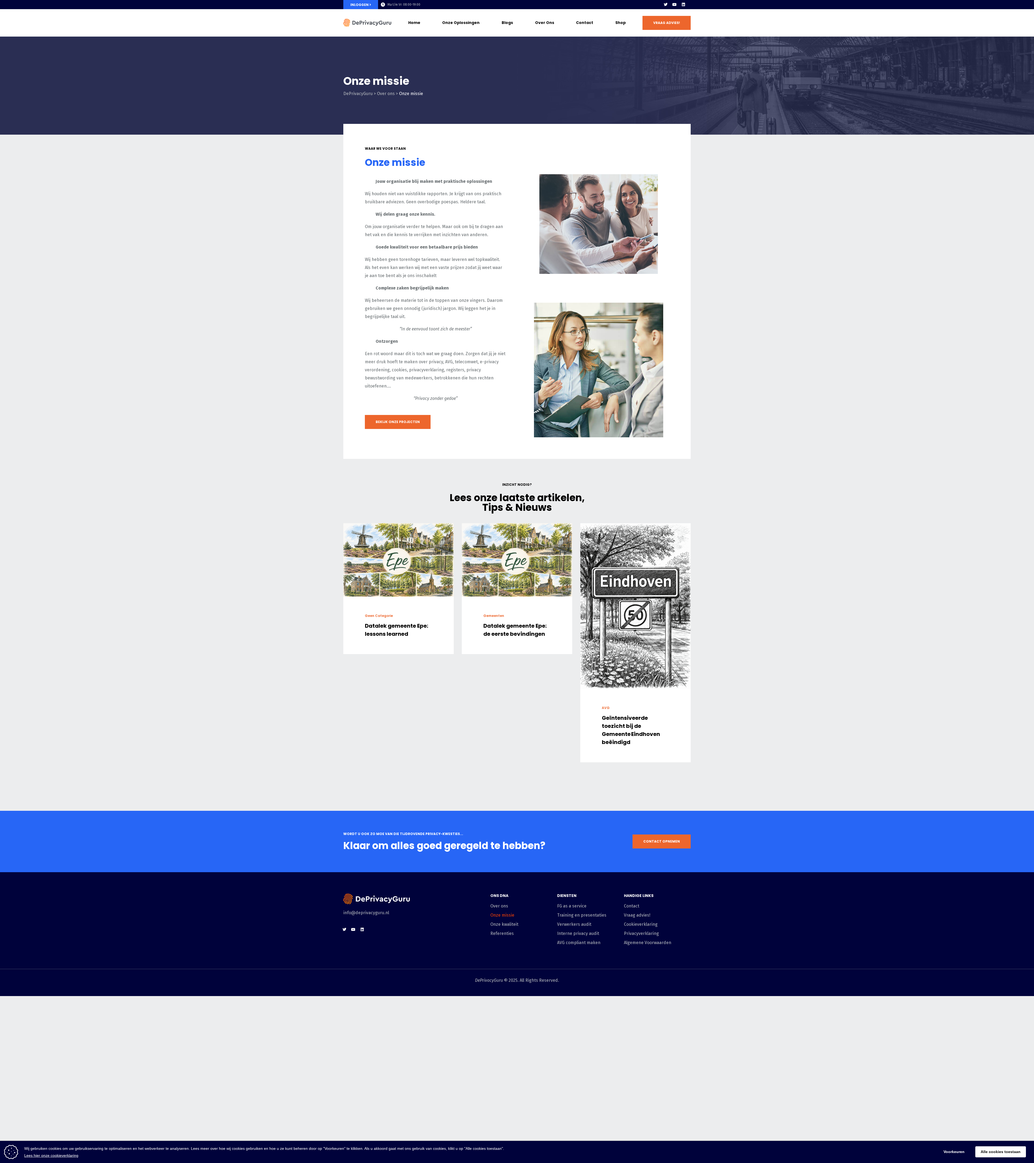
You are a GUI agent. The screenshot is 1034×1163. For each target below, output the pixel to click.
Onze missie (502, 915)
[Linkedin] (683, 4)
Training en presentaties (581, 915)
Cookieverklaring (641, 924)
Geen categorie (379, 615)
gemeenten (493, 615)
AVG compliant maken (578, 942)
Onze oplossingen (461, 22)
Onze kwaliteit (504, 924)
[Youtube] (674, 4)
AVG (606, 708)
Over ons (544, 22)
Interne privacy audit (578, 933)
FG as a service (571, 906)
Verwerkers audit (574, 924)
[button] (666, 23)
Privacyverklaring (641, 933)
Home (414, 22)
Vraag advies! (637, 915)
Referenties (502, 933)
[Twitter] (665, 4)
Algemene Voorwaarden (647, 942)
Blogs (507, 22)
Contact (584, 22)
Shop (620, 22)
